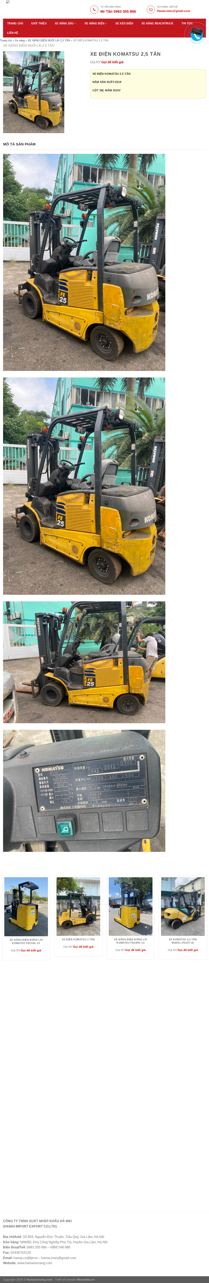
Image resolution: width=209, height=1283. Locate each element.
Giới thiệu (39, 23)
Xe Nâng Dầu (64, 23)
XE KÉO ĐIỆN (124, 23)
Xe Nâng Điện (94, 23)
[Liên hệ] (194, 32)
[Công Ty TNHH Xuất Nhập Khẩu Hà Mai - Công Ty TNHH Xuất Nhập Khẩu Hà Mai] (35, 9)
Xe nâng (20, 40)
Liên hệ (12, 32)
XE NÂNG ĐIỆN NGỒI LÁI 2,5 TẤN (49, 40)
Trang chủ (15, 23)
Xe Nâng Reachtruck (157, 23)
